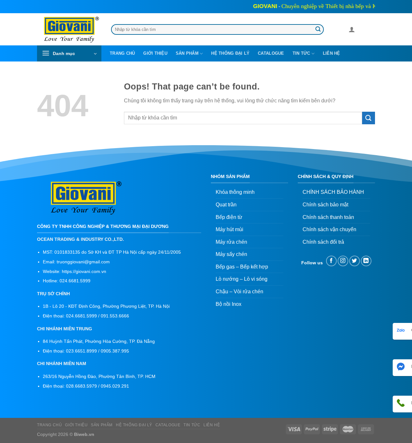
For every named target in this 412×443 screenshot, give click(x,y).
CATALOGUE (271, 53)
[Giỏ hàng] (363, 30)
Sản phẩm (187, 53)
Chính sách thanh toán (328, 217)
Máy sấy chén (231, 254)
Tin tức (301, 53)
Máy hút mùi (229, 229)
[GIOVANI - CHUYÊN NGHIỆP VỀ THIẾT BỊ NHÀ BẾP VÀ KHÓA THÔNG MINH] (69, 29)
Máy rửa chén (231, 242)
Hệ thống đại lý (230, 53)
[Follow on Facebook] (331, 261)
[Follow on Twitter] (354, 261)
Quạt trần (226, 204)
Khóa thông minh (235, 192)
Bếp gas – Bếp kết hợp (242, 266)
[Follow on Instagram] (343, 261)
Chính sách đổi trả (323, 242)
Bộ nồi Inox (228, 304)
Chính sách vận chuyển (329, 229)
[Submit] (318, 29)
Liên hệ (331, 53)
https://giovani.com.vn (84, 271)
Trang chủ (122, 53)
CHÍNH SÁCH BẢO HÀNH (333, 192)
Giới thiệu (155, 53)
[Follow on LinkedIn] (366, 261)
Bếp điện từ (229, 217)
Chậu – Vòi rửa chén (239, 291)
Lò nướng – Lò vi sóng (241, 279)
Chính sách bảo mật (325, 204)
